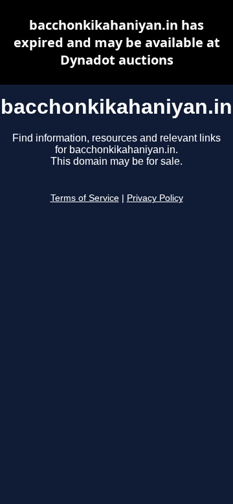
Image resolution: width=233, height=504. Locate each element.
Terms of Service (84, 198)
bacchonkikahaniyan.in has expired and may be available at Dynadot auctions (117, 42)
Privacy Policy (155, 198)
